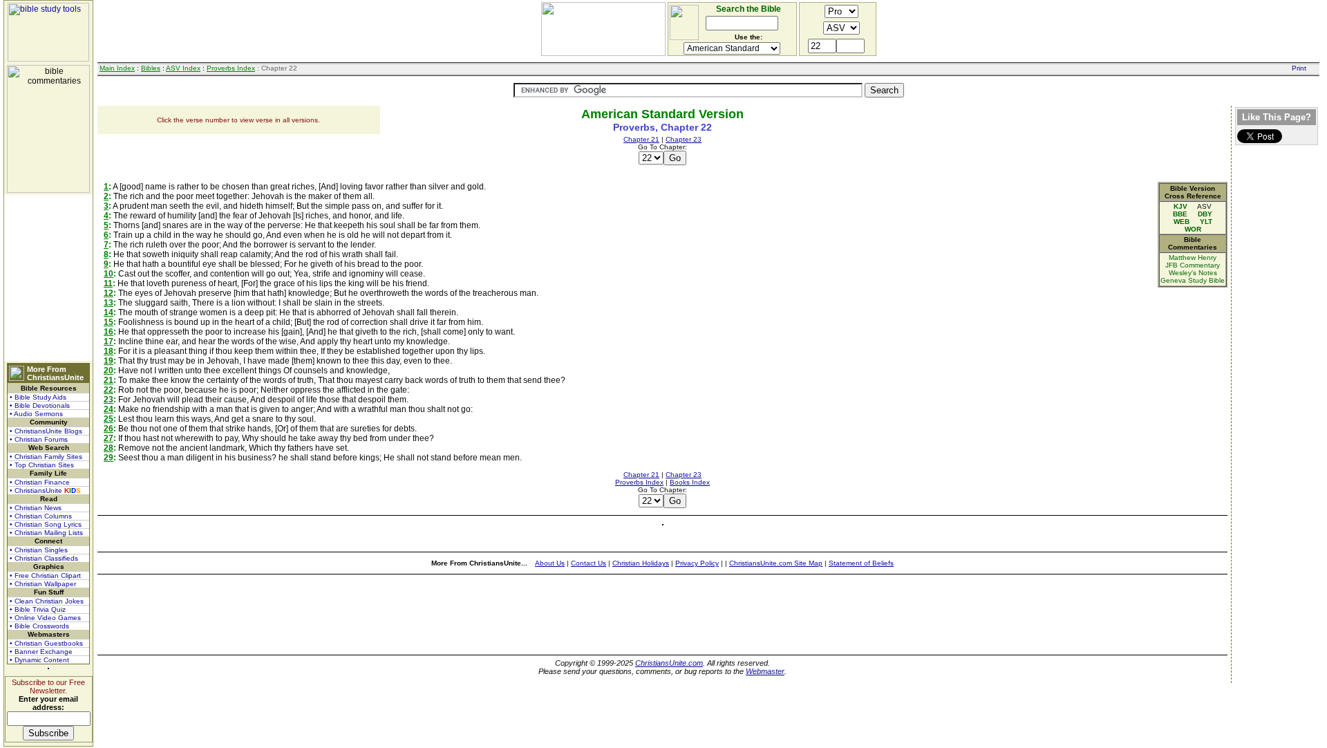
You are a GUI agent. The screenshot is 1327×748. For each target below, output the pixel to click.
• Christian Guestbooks (46, 643)
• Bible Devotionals (40, 405)
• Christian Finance (40, 482)
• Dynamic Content (39, 660)
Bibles (150, 68)
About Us (550, 563)
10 (108, 274)
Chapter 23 (684, 139)
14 (108, 312)
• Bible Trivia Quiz (38, 609)
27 (108, 438)
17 (108, 341)
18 (108, 351)
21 (108, 380)
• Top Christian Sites (42, 465)
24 (108, 409)
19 (108, 361)
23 (108, 399)
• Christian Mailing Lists (46, 532)
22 (108, 390)
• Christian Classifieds (44, 558)
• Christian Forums (39, 439)
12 (108, 293)
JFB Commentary (1192, 265)
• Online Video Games (45, 617)
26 (108, 428)
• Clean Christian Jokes (47, 601)
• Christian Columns (41, 516)
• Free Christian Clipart (45, 575)
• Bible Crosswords (39, 626)
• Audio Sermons (36, 414)
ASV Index (183, 68)
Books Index (690, 482)
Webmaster (765, 671)
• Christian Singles (39, 550)
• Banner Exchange (41, 651)
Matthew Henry (1192, 257)
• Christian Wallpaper (43, 584)
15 (108, 322)
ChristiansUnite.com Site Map (775, 563)
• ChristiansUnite (45, 490)
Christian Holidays (640, 563)
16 (108, 332)
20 (108, 370)
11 (108, 283)
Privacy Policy (697, 563)
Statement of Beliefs (861, 563)
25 (108, 419)
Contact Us (588, 563)
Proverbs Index (231, 68)
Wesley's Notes (1193, 273)
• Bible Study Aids (38, 397)
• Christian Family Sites (46, 456)
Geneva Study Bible (1192, 280)
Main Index (117, 68)
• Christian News (36, 508)
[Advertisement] (48, 278)
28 (108, 448)
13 (108, 303)
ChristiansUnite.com (669, 663)
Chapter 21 (641, 139)
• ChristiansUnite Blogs (46, 431)
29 (108, 457)
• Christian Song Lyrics (46, 524)
